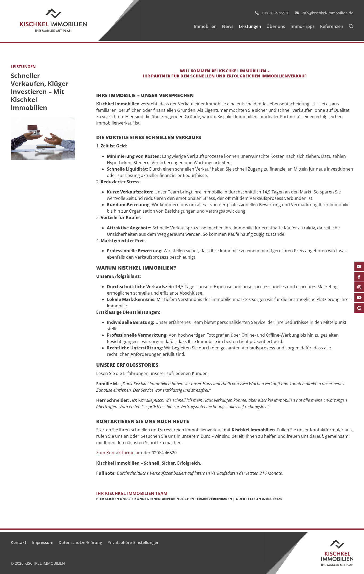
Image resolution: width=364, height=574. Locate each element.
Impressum (42, 542)
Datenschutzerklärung (80, 542)
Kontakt (18, 542)
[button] (350, 26)
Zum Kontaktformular (118, 453)
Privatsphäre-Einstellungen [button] (133, 542)
